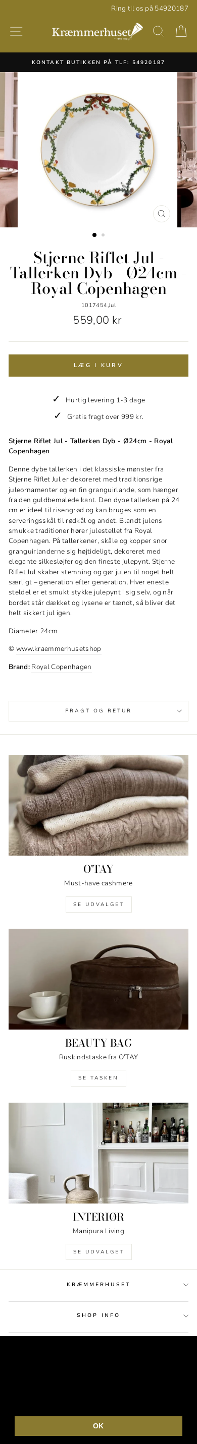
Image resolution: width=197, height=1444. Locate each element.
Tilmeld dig (98, 753)
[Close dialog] (186, 654)
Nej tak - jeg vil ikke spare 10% (98, 786)
